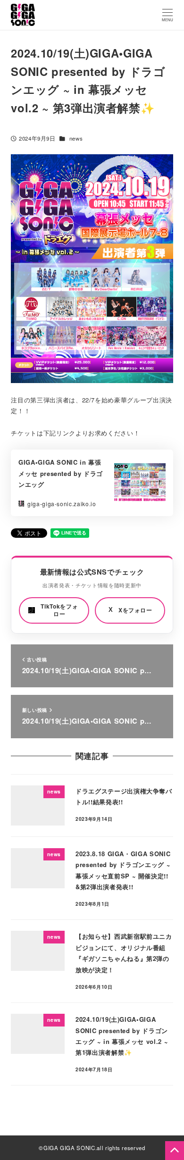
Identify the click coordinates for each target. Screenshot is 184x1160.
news (76, 138)
